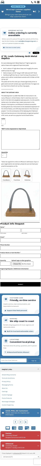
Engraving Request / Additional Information (14, 268)
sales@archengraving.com (27, 41)
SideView (27, 180)
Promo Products (7, 398)
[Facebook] (15, 422)
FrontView (17, 180)
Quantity (3, 260)
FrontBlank (6, 180)
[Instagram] (20, 422)
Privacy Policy (6, 381)
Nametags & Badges (8, 401)
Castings (4, 391)
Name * (2, 227)
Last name (24, 233)
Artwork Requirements (9, 375)
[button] (35, 2)
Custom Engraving (7, 405)
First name (3, 233)
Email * (2, 237)
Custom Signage (7, 395)
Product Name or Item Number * (10, 252)
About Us (4, 388)
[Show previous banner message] (35, 12)
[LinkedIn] (26, 422)
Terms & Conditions (8, 378)
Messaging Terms (7, 385)
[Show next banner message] (39, 12)
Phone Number (5, 245)
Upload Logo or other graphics (21, 260)
